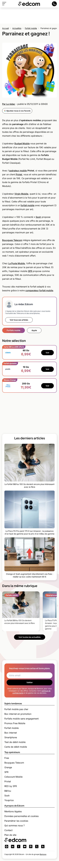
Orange (8, 767)
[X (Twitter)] (37, 846)
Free (6, 758)
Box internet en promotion (17, 714)
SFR (30, 271)
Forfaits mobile (13, 330)
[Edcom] (29, 4)
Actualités (16, 28)
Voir (47, 352)
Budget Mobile (22, 143)
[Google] (6, 846)
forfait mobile (27, 205)
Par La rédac (8, 104)
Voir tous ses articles (19, 320)
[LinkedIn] (12, 846)
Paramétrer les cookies (16, 820)
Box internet (10, 732)
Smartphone (10, 737)
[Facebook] (18, 846)
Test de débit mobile (15, 742)
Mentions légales (13, 811)
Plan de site (10, 835)
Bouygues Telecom (12, 240)
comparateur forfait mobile (39, 290)
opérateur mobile (18, 170)
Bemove (43, 854)
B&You (7, 790)
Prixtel (19, 174)
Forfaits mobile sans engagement (21, 718)
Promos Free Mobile (14, 723)
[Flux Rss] (43, 846)
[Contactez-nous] (54, 3)
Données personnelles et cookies (21, 816)
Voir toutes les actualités (30, 637)
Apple (34, 330)
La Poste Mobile (16, 263)
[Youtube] (25, 846)
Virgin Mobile (21, 193)
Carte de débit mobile (15, 746)
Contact (8, 830)
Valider (29, 682)
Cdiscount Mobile (13, 776)
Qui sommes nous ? (14, 825)
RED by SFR (10, 786)
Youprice (9, 800)
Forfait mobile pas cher (16, 709)
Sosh (38, 217)
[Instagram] (31, 846)
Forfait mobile (31, 28)
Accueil (5, 28)
